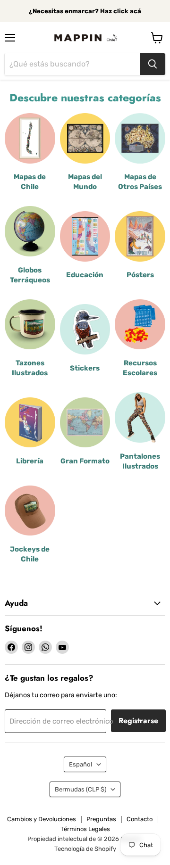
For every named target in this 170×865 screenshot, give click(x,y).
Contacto (140, 819)
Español (80, 764)
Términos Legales (85, 828)
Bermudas (80, 789)
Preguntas (101, 819)
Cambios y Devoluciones (41, 819)
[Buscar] (152, 64)
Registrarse (138, 720)
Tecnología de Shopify (85, 848)
